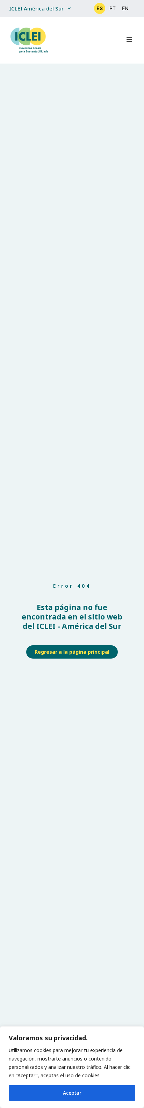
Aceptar (72, 1092)
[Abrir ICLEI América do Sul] (69, 9)
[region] (72, 1067)
